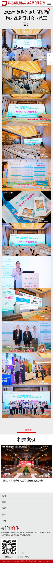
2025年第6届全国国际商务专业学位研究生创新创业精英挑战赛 (50, 62)
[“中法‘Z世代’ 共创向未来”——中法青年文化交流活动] (26, 461)
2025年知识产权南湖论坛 (50, 56)
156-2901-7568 (43, 9)
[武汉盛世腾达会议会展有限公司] (23, 3)
